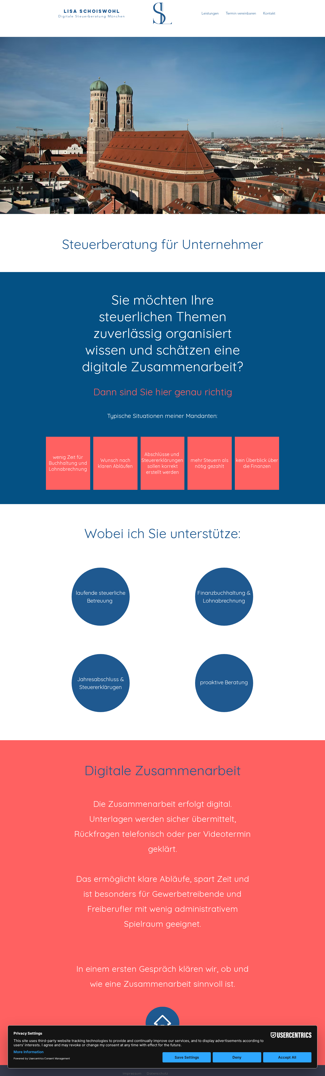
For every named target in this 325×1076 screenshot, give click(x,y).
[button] (210, 13)
